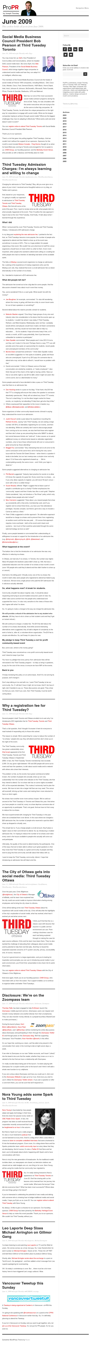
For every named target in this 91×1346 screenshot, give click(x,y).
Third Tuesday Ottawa (33, 907)
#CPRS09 (29, 1291)
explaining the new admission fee (26, 234)
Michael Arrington (20, 1251)
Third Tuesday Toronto (36, 721)
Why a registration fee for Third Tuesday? (23, 707)
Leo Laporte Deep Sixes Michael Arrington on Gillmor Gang (27, 1232)
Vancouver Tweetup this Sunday (22, 1285)
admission (30, 177)
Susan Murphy (11, 485)
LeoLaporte (30, 1240)
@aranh (36, 1038)
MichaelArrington (41, 1240)
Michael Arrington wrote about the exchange (28, 1258)
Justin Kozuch (11, 419)
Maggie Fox (10, 447)
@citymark (10, 539)
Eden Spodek (11, 340)
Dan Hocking (10, 389)
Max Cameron (11, 500)
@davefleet (7, 1030)
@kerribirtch (11, 1027)
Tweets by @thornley (70, 104)
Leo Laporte (31, 1245)
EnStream (38, 1003)
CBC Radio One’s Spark (11, 1118)
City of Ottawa (21, 894)
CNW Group (9, 150)
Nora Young (6, 1110)
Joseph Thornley (19, 53)
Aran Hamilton (27, 1038)
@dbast (8, 407)
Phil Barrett (10, 474)
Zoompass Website (14, 1077)
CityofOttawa (42, 884)
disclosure (30, 1003)
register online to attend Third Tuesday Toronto (25, 126)
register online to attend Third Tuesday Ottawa (25, 970)
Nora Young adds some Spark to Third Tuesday (27, 1096)
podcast (41, 1102)
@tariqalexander (18, 407)
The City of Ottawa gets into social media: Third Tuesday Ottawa (26, 876)
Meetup (14, 262)
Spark (47, 1102)
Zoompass (45, 1003)
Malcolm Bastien (12, 314)
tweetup (36, 1291)
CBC (27, 1102)
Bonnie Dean (10, 351)
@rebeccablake (34, 407)
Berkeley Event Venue (45, 150)
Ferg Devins (36, 144)
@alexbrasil (35, 539)
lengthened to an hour (12, 1127)
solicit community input (28, 1146)
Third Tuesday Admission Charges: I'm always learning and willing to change (26, 168)
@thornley (21, 1030)
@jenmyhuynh (20, 539)
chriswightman (32, 884)
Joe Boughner (11, 299)
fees (36, 177)
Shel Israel (6, 752)
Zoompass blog (28, 1035)
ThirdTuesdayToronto (9, 180)
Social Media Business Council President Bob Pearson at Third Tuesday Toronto (24, 43)
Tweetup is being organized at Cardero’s (18, 1305)
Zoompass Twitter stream (23, 1079)
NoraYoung (34, 1102)
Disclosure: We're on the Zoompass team (23, 997)
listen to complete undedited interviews (24, 1140)
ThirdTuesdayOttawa (45, 177)
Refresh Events (11, 422)
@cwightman (7, 894)
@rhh (28, 539)
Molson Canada (24, 144)
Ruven (27, 1340)
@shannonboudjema (9, 542)
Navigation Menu (82, 8)
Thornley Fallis (7, 1008)
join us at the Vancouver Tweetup (14, 1326)
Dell (20, 58)
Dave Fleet (22, 1027)
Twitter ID (35, 1149)
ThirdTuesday (7, 887)
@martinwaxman (30, 1312)
